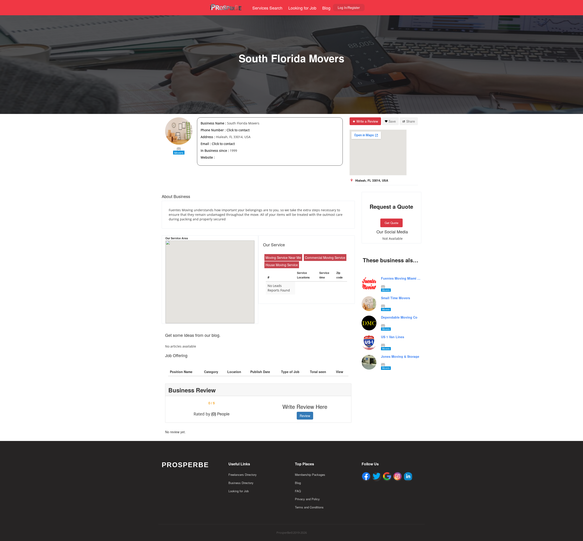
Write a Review (367, 121)
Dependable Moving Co (399, 317)
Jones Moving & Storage (400, 356)
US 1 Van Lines (392, 337)
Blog (326, 8)
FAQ (298, 491)
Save (392, 121)
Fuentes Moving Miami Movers (401, 278)
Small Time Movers (395, 298)
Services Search (267, 8)
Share (410, 121)
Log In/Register (349, 7)
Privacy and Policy (307, 499)
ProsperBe (185, 465)
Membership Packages (310, 474)
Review (305, 415)
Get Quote (391, 223)
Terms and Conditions (309, 507)
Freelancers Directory (242, 474)
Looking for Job (302, 8)
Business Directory (240, 483)
